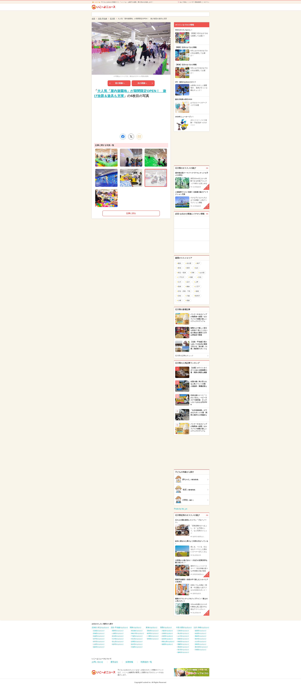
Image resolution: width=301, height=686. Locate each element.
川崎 (192, 272)
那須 (179, 268)
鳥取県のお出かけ (183, 639)
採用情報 (129, 662)
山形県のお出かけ (98, 644)
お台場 (202, 272)
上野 (196, 282)
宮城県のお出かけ (98, 633)
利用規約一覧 (146, 662)
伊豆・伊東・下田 (184, 291)
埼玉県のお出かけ (137, 639)
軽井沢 (197, 296)
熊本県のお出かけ (200, 639)
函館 (188, 300)
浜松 (179, 296)
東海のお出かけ (151, 627)
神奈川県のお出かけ (137, 633)
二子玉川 (181, 277)
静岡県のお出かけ (152, 639)
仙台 (196, 268)
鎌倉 (188, 286)
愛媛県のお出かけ (183, 644)
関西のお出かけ (166, 627)
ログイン (206, 2)
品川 (188, 282)
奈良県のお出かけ (167, 639)
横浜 (179, 263)
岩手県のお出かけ (98, 639)
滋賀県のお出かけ (167, 644)
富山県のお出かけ (117, 641)
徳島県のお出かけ (183, 652)
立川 (179, 282)
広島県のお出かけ (183, 631)
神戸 (198, 263)
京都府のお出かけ (167, 633)
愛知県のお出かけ (152, 631)
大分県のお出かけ (200, 641)
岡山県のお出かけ (183, 633)
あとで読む (183, 2)
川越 (188, 296)
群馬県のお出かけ (137, 641)
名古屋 (189, 263)
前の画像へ (120, 83)
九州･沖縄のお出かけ (201, 627)
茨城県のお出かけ (137, 647)
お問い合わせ (97, 662)
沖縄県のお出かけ (200, 649)
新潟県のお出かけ (117, 636)
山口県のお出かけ (183, 636)
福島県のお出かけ (98, 647)
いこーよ (97, 2)
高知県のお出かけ (183, 647)
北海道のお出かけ (98, 631)
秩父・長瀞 (182, 272)
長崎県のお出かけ (200, 636)
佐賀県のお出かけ (200, 633)
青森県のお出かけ (98, 636)
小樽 (179, 300)
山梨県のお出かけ (117, 633)
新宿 (188, 268)
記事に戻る (131, 213)
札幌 (191, 277)
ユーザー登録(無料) (195, 2)
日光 (199, 277)
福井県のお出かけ (117, 644)
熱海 (179, 286)
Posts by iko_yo (180, 509)
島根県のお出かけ (183, 641)
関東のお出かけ (135, 627)
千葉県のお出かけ (137, 636)
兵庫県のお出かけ (167, 636)
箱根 (197, 291)
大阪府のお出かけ (167, 631)
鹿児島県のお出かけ (201, 647)
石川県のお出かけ (117, 639)
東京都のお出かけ (137, 631)
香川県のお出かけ (183, 649)
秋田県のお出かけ (98, 641)
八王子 (197, 286)
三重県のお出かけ (152, 636)
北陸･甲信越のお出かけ (119, 627)
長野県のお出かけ (117, 631)
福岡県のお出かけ (200, 631)
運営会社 (114, 662)
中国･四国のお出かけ (184, 627)
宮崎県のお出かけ (200, 644)
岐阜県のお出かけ (152, 633)
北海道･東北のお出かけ (100, 627)
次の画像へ (142, 83)
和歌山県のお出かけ (168, 641)
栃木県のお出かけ (137, 644)
